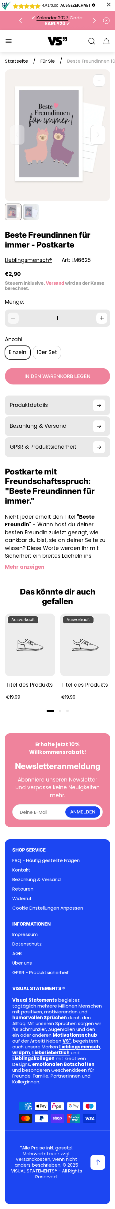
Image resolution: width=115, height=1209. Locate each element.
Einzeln (17, 352)
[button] (50, 711)
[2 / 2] (31, 212)
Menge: (14, 302)
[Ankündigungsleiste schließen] (106, 20)
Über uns (22, 963)
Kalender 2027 (52, 17)
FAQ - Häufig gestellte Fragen (46, 860)
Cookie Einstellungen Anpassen (47, 908)
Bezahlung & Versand (36, 879)
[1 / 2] (13, 212)
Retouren (22, 889)
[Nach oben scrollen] (97, 1162)
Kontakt (21, 870)
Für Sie (47, 61)
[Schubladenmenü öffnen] (9, 41)
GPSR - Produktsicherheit (40, 972)
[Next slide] (94, 20)
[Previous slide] (21, 20)
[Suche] (91, 41)
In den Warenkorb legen (57, 376)
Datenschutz (27, 944)
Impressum (25, 934)
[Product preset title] (30, 645)
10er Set (47, 352)
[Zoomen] (99, 80)
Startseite (16, 61)
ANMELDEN (82, 812)
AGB (17, 953)
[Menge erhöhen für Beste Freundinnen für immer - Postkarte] (102, 318)
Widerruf (22, 898)
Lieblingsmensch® (28, 260)
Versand (55, 283)
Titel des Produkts (29, 684)
